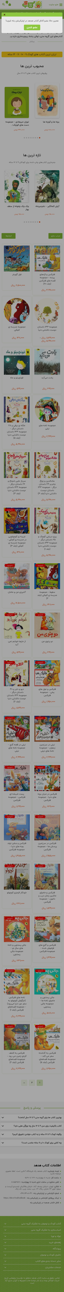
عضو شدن (32, 27)
